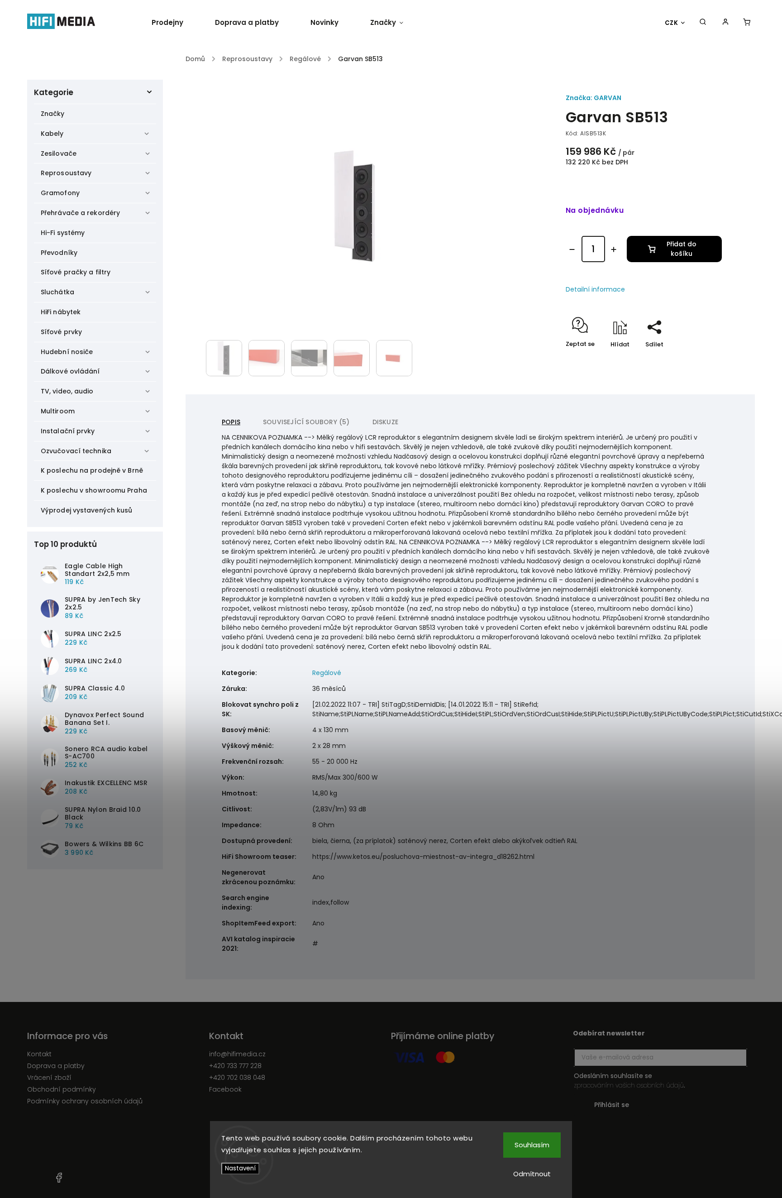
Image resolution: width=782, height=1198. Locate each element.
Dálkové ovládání (70, 371)
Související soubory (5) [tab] (306, 421)
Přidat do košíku (681, 249)
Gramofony (60, 192)
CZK (671, 23)
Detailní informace (595, 289)
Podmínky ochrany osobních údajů (85, 1101)
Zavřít (692, 360)
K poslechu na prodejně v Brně (92, 470)
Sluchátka (57, 292)
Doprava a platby (56, 1065)
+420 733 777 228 (235, 1065)
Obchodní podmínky (61, 1089)
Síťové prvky (61, 331)
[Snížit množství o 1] (572, 249)
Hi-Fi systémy (63, 232)
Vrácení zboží (49, 1077)
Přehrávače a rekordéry (80, 212)
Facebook (225, 1089)
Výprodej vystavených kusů (87, 510)
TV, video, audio (67, 391)
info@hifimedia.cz (237, 1054)
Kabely (52, 133)
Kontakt (39, 1054)
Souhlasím (532, 1145)
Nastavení (240, 1168)
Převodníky (59, 252)
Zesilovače (58, 153)
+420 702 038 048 (237, 1077)
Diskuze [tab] (385, 421)
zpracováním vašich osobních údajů (629, 1085)
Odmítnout (532, 1174)
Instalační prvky (68, 431)
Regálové (326, 672)
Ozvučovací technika (76, 450)
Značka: (593, 97)
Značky (53, 113)
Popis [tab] (231, 421)
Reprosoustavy (66, 172)
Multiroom (58, 411)
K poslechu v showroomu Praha (94, 490)
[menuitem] (175, 22)
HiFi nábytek (61, 311)
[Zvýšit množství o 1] (614, 249)
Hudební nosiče (67, 351)
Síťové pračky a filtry (75, 272)
